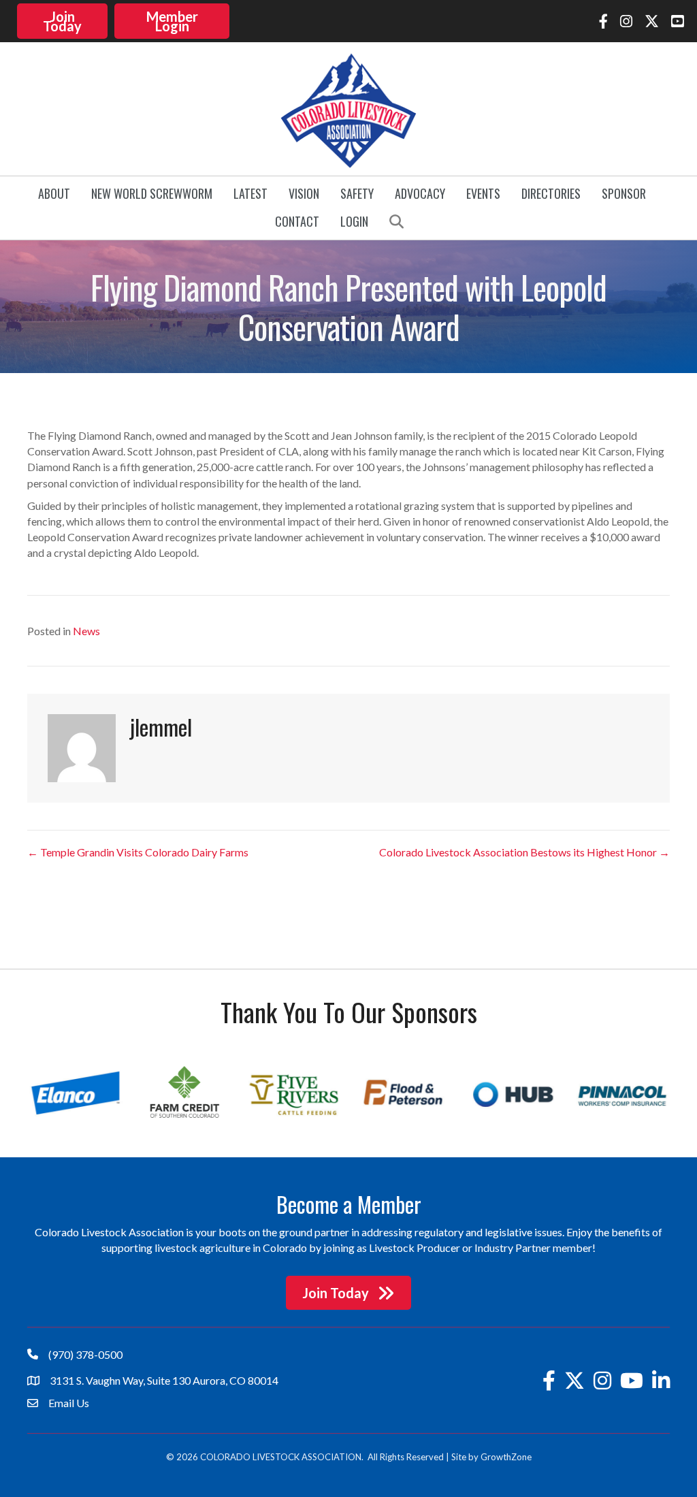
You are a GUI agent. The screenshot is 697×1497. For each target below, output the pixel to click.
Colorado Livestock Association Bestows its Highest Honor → (524, 852)
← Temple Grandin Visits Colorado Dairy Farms (137, 852)
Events (483, 193)
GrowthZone (506, 1456)
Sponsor (624, 193)
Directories (551, 193)
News (86, 630)
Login (354, 221)
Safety (357, 193)
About (54, 193)
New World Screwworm (151, 193)
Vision (304, 193)
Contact (297, 221)
